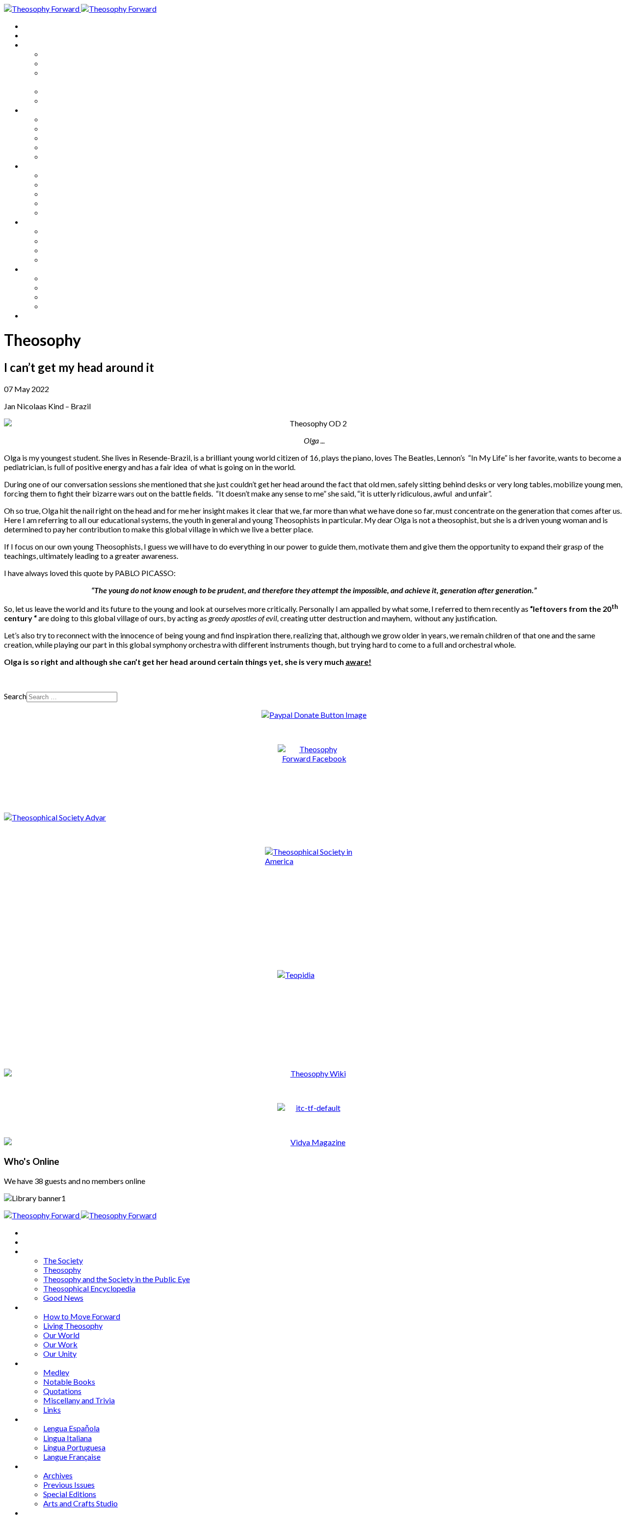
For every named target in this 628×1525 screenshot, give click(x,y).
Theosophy (62, 63)
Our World (61, 137)
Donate (36, 315)
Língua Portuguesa (74, 250)
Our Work (60, 147)
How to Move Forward (81, 119)
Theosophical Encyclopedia (89, 91)
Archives (38, 268)
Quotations (62, 193)
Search (15, 696)
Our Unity (60, 156)
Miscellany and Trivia (79, 203)
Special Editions (69, 296)
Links (52, 212)
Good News (63, 100)
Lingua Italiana (67, 240)
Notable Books (69, 184)
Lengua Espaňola (71, 231)
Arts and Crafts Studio (80, 306)
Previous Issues (69, 287)
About (34, 35)
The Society (63, 53)
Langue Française (72, 259)
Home (34, 25)
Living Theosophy (73, 128)
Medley (56, 175)
